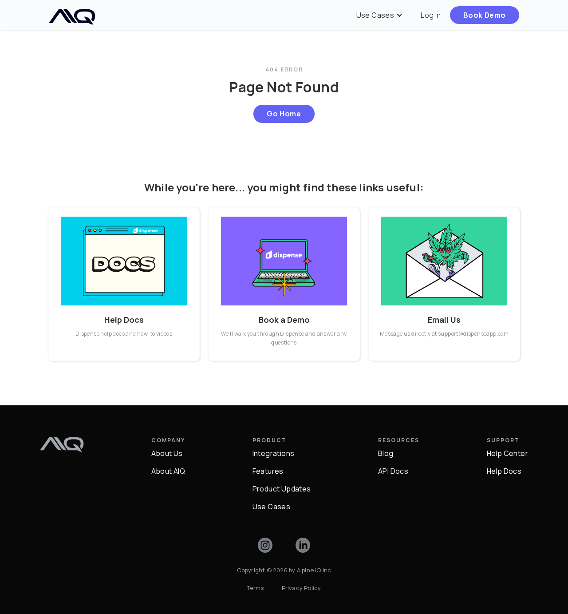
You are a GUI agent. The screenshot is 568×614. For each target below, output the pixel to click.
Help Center (507, 453)
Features (268, 471)
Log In (431, 15)
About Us (167, 453)
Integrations (273, 453)
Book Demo (484, 15)
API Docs (393, 471)
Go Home (284, 114)
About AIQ (168, 471)
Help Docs (504, 471)
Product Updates (281, 488)
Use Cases (271, 506)
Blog (386, 453)
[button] (379, 15)
